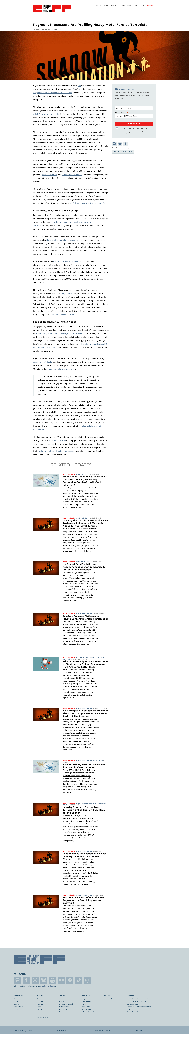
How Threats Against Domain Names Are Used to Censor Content (84, 766)
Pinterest (76, 635)
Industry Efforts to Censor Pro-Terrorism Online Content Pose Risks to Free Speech (84, 810)
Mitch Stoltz (83, 474)
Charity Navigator (47, 986)
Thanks (140, 1031)
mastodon (17, 980)
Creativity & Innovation (66, 1004)
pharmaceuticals (70, 881)
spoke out (88, 502)
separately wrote (70, 633)
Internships (40, 1009)
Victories (40, 1004)
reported (70, 829)
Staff (38, 1014)
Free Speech (63, 998)
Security (17, 1004)
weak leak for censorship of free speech (87, 203)
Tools (136, 5)
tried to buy (76, 496)
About (98, 5)
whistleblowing (87, 881)
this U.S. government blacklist (46, 114)
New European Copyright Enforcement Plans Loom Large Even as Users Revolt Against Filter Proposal (85, 713)
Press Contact (109, 998)
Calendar (40, 998)
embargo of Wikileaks (42, 362)
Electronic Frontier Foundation (52, 9)
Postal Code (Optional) (123, 105)
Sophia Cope (83, 803)
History (39, 1006)
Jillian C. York (84, 562)
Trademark (60, 1031)
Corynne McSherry (86, 657)
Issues (106, 5)
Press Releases (87, 1001)
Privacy (61, 1001)
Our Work (115, 5)
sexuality (81, 879)
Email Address (120, 113)
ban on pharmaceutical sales (65, 261)
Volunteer (40, 1001)
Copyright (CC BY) (23, 1031)
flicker (61, 980)
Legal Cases (86, 1006)
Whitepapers (86, 1009)
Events (84, 1004)
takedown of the (76, 672)
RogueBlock (67, 294)
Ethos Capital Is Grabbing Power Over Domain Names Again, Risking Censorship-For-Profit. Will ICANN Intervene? (85, 480)
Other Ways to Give (133, 1012)
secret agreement (86, 908)
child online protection (72, 175)
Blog (83, 998)
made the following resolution (62, 369)
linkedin (70, 980)
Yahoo (65, 635)
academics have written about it (64, 314)
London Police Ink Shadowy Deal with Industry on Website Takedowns (84, 855)
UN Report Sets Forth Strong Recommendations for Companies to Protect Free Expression (84, 567)
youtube (52, 980)
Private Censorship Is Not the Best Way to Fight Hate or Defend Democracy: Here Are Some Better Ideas (85, 664)
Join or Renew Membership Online (139, 998)
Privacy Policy (102, 1031)
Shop (142, 5)
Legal (16, 1001)
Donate (150, 5)
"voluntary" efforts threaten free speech (56, 451)
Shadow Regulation (57, 440)
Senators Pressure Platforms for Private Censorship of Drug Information (85, 617)
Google (83, 633)
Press (16, 1009)
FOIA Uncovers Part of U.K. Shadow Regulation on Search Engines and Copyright (83, 900)
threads (87, 980)
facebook (26, 980)
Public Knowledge (84, 770)
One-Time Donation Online (136, 1001)
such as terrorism (49, 175)
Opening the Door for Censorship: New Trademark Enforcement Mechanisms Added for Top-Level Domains (85, 523)
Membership (18, 1006)
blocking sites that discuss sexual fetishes (64, 240)
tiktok (78, 980)
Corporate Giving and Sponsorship (139, 1006)
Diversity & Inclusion (43, 1017)
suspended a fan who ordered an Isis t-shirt (52, 93)
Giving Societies (132, 1004)
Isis (79, 86)
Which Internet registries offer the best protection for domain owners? (78, 775)
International (63, 1009)
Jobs (38, 1012)
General (16, 998)
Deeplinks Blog (69, 474)
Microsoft (92, 633)
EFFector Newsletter (89, 1012)
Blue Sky (43, 980)
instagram (35, 980)
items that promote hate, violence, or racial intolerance (60, 333)
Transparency (64, 1006)
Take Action (126, 5)
